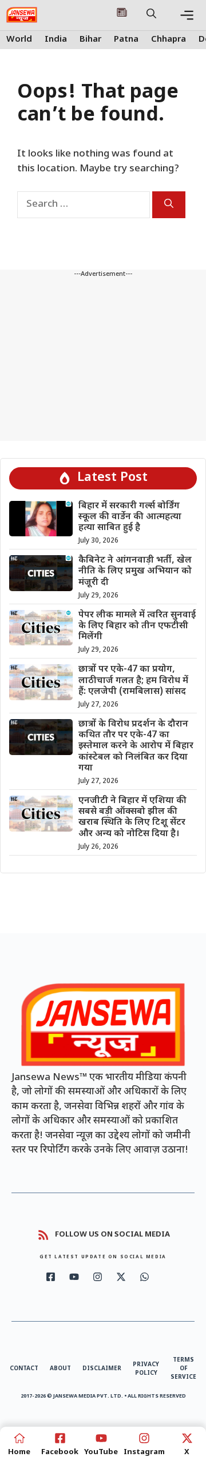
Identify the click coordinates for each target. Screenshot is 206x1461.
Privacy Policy (146, 1369)
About (60, 1368)
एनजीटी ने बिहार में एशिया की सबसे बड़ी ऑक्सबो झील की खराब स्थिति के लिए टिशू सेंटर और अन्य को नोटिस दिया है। (132, 817)
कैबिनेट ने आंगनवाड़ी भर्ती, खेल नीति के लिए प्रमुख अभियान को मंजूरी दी (135, 571)
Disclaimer (101, 1368)
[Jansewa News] (22, 15)
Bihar (90, 39)
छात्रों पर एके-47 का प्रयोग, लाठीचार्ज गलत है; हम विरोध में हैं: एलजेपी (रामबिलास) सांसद (133, 680)
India (56, 39)
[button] (151, 15)
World (19, 39)
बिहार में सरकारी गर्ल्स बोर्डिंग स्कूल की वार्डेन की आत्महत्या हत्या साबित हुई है (129, 517)
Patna (126, 39)
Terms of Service (183, 1368)
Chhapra (168, 39)
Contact (24, 1368)
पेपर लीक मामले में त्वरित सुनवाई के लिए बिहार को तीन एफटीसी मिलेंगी (137, 626)
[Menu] (187, 15)
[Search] (168, 204)
